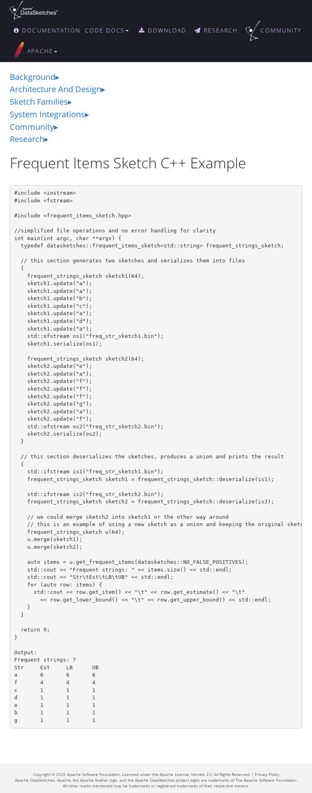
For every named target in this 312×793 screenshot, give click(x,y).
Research (27, 138)
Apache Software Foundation (93, 774)
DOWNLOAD (166, 30)
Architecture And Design (55, 89)
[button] (111, 30)
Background (32, 76)
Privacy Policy (267, 774)
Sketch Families (39, 101)
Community (32, 126)
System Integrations (47, 114)
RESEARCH (220, 30)
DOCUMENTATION (50, 30)
